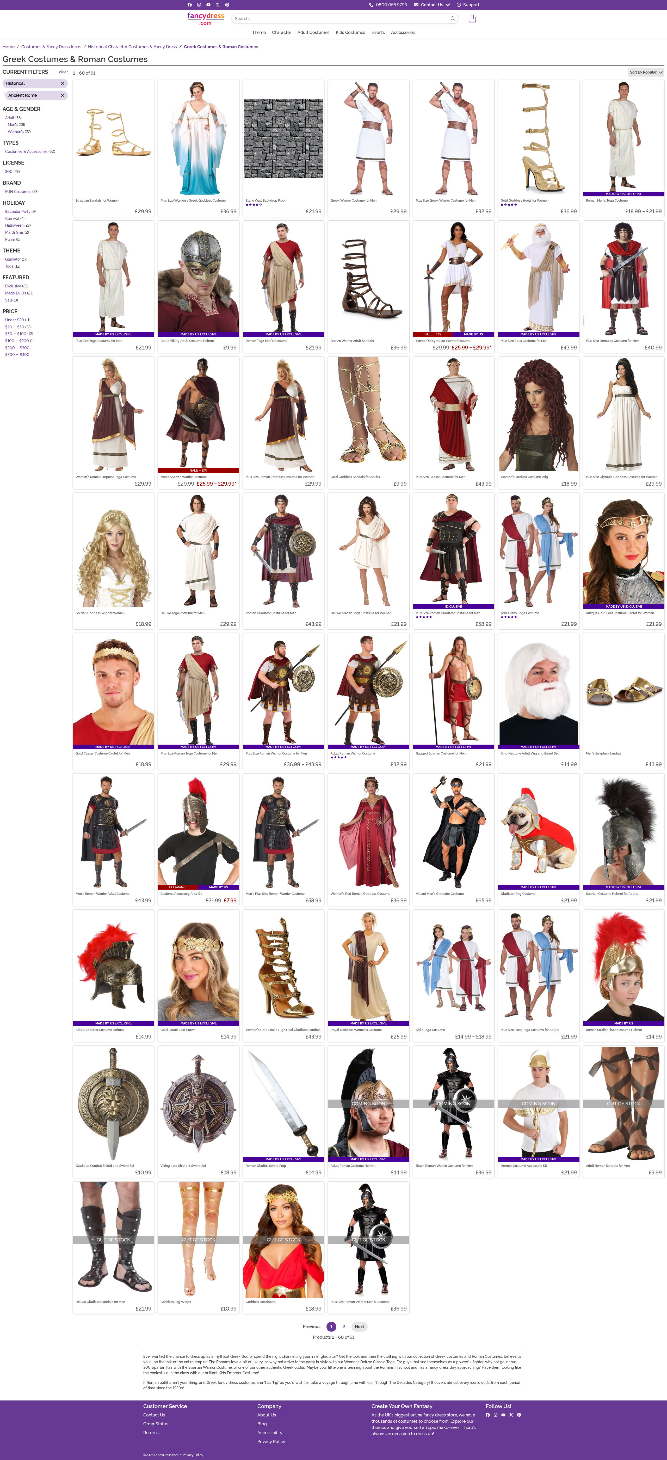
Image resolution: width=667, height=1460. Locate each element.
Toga (9, 266)
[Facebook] (190, 5)
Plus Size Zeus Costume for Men (524, 341)
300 (9, 172)
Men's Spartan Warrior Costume (183, 477)
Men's (13, 125)
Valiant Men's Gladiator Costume (440, 894)
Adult (9, 118)
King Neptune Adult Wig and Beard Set (530, 753)
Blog (262, 1423)
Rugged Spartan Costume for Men (441, 753)
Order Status (155, 1423)
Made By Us (15, 293)
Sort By (643, 72)
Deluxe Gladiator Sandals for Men (100, 1302)
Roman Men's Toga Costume (607, 200)
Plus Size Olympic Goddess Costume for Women (621, 477)
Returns (151, 1432)
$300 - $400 (17, 355)
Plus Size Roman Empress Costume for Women (280, 477)
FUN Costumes (18, 192)
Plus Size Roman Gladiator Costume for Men (448, 613)
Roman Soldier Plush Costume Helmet (614, 1030)
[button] (472, 19)
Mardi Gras (14, 232)
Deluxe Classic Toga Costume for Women (361, 613)
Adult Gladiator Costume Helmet (100, 1030)
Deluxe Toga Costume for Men (182, 613)
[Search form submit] (453, 18)
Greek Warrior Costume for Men (353, 200)
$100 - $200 (17, 341)
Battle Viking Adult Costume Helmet (187, 341)
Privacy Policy (271, 1441)
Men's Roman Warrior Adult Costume (102, 894)
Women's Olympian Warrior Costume (443, 341)
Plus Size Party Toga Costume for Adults (530, 1030)
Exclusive (13, 286)
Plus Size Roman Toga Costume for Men (189, 753)
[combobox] (340, 18)
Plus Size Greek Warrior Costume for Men (445, 200)
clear (63, 72)
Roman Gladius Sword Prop (266, 1166)
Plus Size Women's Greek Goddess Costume (193, 200)
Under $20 (14, 320)
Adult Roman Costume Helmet (353, 1166)
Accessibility (269, 1432)
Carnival (12, 218)
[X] (218, 5)
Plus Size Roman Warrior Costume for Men (276, 753)
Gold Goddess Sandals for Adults (355, 477)
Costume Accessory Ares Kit (181, 894)
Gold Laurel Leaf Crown (177, 1030)
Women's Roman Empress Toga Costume (106, 477)
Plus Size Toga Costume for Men (99, 341)
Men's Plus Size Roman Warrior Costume (275, 894)
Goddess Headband (261, 1302)
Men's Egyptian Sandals (603, 753)
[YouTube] (208, 5)
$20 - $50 (14, 327)
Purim (10, 239)
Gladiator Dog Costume (518, 894)
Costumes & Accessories (26, 152)
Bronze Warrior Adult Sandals (352, 341)
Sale (9, 300)
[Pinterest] (227, 5)
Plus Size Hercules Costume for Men (612, 341)
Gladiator (13, 259)
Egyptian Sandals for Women (97, 200)
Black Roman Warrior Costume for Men (444, 1166)
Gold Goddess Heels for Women (524, 200)
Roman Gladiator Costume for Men (271, 613)
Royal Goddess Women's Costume (356, 1030)
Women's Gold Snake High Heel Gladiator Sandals (283, 1030)
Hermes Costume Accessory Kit (524, 1166)
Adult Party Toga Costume (520, 613)
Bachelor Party (17, 212)
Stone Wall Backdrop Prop (265, 200)
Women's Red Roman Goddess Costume (360, 894)
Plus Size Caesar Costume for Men (440, 477)
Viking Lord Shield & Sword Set (183, 1166)
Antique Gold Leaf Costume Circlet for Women (620, 613)
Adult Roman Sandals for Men (608, 1166)
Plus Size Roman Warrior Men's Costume (360, 1302)
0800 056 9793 (391, 4)
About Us (266, 1415)
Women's (16, 132)
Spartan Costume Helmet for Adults (612, 894)
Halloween (14, 226)
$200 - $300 (17, 348)
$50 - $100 (15, 334)
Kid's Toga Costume (430, 1030)
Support (470, 4)
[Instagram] (199, 5)
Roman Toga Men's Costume (266, 341)
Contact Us (432, 4)
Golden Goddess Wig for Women (100, 613)
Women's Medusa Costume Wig (524, 477)
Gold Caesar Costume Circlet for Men (103, 753)
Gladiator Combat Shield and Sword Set (105, 1166)
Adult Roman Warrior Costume (353, 753)
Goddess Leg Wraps (175, 1302)
